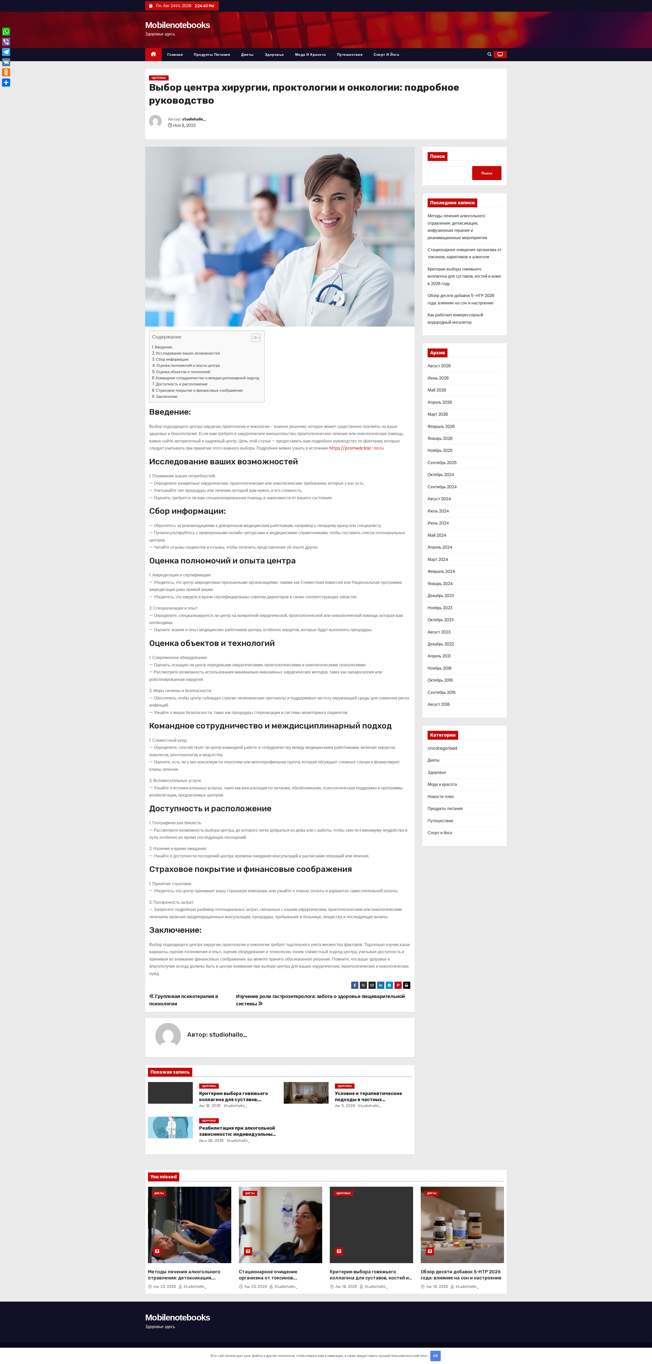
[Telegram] (6, 52)
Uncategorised (442, 748)
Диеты (247, 54)
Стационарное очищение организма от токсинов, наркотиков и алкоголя (268, 1278)
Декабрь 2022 (441, 644)
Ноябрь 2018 (440, 668)
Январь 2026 (440, 438)
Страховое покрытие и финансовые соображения (199, 390)
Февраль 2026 (441, 426)
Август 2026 (439, 366)
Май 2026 (437, 390)
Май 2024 (437, 535)
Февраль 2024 (441, 571)
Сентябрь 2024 (442, 487)
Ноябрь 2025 (440, 450)
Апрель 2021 (439, 656)
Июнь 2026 (438, 378)
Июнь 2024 (438, 523)
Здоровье (274, 54)
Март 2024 (438, 559)
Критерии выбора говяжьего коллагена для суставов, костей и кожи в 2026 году (233, 1100)
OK (435, 1355)
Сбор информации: (172, 359)
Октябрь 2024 (441, 475)
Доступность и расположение (182, 384)
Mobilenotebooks (177, 25)
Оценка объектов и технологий (183, 371)
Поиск (437, 156)
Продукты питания (212, 54)
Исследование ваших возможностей (188, 353)
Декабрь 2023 (441, 596)
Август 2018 (439, 704)
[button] (489, 54)
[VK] (6, 62)
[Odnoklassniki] (6, 72)
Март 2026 (438, 414)
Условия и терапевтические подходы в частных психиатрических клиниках (368, 1100)
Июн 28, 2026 (211, 1140)
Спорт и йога (386, 54)
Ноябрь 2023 (440, 608)
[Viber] (6, 42)
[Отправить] (6, 82)
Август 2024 (439, 499)
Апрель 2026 (440, 402)
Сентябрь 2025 (442, 463)
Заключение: (167, 396)
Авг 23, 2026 (165, 1286)
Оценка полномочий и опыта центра (188, 365)
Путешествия (350, 54)
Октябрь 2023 (441, 620)
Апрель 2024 (440, 547)
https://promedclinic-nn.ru (356, 448)
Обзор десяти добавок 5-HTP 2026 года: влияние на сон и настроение (461, 1275)
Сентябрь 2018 (442, 692)
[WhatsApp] (6, 31)
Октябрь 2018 (440, 680)
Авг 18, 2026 (210, 1105)
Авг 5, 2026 (345, 1105)
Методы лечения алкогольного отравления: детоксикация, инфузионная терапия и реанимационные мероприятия (184, 1281)
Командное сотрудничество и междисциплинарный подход (207, 378)
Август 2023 (439, 632)
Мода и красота (310, 54)
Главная (175, 54)
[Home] (153, 54)
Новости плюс (441, 797)
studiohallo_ (194, 119)
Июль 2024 (438, 511)
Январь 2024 (440, 584)
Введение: (164, 347)
